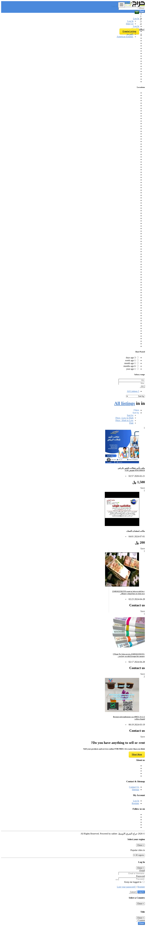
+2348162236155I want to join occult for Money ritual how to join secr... (128, 592)
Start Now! (137, 754)
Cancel (133, 892)
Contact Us (134, 787)
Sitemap (135, 789)
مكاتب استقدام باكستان (135, 531)
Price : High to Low (124, 420)
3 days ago (131, 357)
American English (125, 36)
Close (141, 923)
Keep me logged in (133, 882)
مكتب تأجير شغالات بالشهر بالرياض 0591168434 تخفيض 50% (131, 469)
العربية (130, 34)
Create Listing (129, 31)
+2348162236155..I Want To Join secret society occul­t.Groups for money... (129, 655)
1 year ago (131, 369)
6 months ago (129, 366)
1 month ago (130, 363)
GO (142, 386)
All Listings (133, 391)
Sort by (130, 415)
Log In (114, 6)
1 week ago (130, 360)
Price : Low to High (124, 418)
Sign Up (129, 23)
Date (131, 423)
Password (140, 876)
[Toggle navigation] (121, 5)
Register (135, 803)
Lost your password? (126, 887)
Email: (142, 870)
